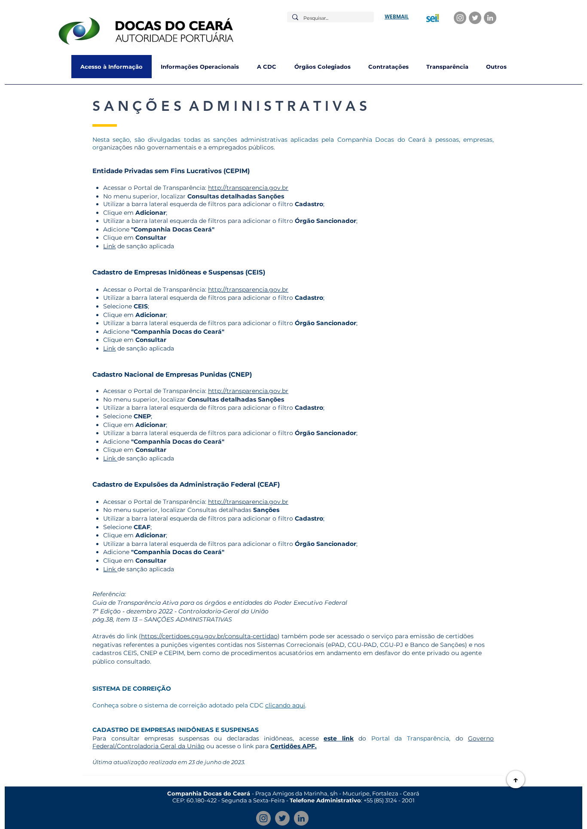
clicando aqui (285, 705)
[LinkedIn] (490, 18)
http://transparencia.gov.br (248, 188)
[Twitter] (475, 18)
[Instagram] (460, 18)
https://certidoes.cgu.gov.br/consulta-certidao (209, 636)
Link (109, 246)
